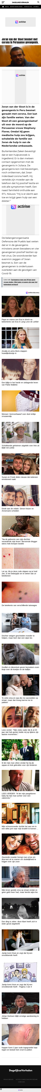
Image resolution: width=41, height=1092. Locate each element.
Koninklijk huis (28, 6)
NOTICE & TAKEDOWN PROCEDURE (26, 1079)
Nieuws (7, 6)
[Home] (3, 7)
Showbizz (36, 6)
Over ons (21, 1082)
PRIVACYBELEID (8, 1079)
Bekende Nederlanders (16, 6)
